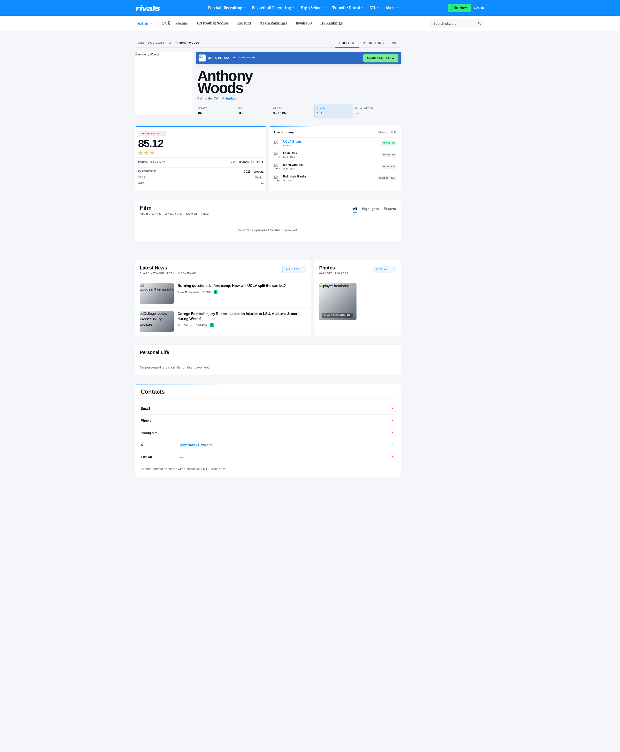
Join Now (459, 8)
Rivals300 (304, 23)
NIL (373, 8)
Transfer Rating (152, 133)
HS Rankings (331, 23)
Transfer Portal (346, 8)
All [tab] (355, 209)
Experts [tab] (390, 209)
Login (479, 7)
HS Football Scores (213, 23)
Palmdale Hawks (295, 176)
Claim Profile (381, 57)
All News (294, 269)
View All (384, 269)
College (347, 43)
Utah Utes (290, 153)
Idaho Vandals (293, 165)
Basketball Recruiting (271, 8)
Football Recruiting (225, 8)
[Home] (148, 8)
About (391, 8)
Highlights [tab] (370, 209)
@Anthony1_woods (196, 445)
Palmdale (229, 98)
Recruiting (373, 43)
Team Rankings (273, 23)
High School (312, 8)
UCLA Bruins (292, 141)
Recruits (244, 23)
